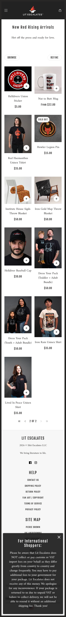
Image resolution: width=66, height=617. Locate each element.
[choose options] (26, 86)
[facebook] (30, 462)
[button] (19, 421)
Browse (12, 57)
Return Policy (33, 491)
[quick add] (26, 199)
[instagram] (35, 462)
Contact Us (33, 480)
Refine (54, 57)
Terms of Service (33, 503)
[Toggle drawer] (6, 10)
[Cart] (60, 10)
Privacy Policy (33, 509)
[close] (59, 537)
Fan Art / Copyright (33, 497)
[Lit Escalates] (33, 10)
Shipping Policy (33, 486)
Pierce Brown (33, 527)
